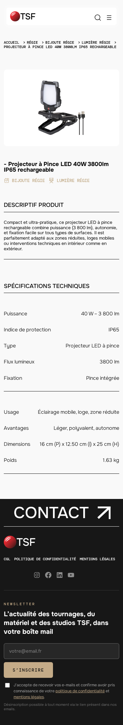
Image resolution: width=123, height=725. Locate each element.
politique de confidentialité (80, 691)
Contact (51, 513)
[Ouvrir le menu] (109, 17)
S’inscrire (28, 670)
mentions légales (29, 697)
